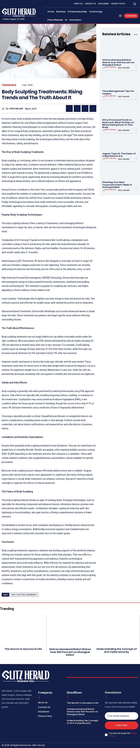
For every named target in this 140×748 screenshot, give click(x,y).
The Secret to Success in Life (23, 649)
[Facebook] (69, 108)
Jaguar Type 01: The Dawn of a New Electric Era (119, 154)
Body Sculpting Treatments (24, 595)
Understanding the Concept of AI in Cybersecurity (116, 650)
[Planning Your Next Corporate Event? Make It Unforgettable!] (119, 171)
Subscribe (122, 725)
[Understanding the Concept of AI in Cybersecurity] (116, 630)
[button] (134, 3)
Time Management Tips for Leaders (118, 92)
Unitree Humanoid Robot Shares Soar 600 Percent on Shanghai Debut (118, 62)
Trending (9, 85)
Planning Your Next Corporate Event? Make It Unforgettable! (117, 185)
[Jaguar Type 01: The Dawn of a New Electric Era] (119, 142)
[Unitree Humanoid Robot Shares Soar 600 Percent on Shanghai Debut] (119, 49)
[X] (77, 108)
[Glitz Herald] (4, 108)
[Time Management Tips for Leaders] (119, 80)
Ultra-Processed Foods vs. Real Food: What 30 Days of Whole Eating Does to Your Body (118, 123)
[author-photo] (109, 67)
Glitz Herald (16, 108)
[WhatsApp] (92, 108)
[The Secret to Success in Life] (23, 630)
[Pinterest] (85, 108)
